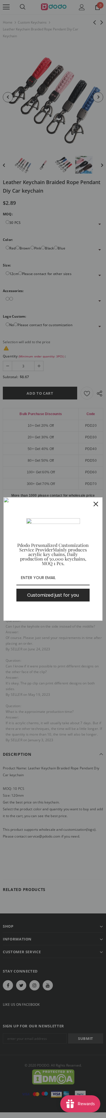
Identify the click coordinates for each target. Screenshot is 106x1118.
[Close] (96, 504)
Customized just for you (53, 595)
